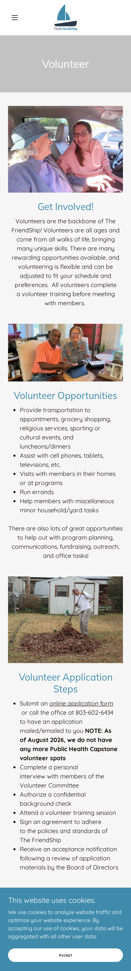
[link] (65, 17)
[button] (16, 17)
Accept (65, 955)
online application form (81, 703)
